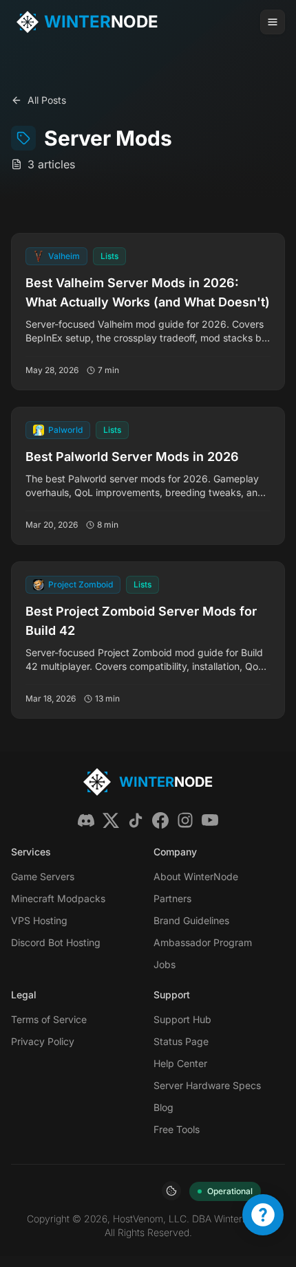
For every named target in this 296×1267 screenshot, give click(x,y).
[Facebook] (160, 820)
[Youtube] (210, 820)
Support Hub (182, 1019)
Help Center (180, 1063)
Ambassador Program (203, 942)
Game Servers (42, 876)
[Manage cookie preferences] (171, 1190)
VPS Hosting (39, 920)
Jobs (165, 964)
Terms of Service (49, 1019)
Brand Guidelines (191, 920)
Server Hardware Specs (207, 1085)
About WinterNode (196, 876)
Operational (230, 1191)
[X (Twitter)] (111, 820)
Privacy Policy (42, 1041)
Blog (163, 1107)
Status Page (181, 1041)
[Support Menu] (263, 1214)
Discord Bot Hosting (56, 942)
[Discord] (86, 820)
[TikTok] (135, 820)
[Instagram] (185, 820)
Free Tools (177, 1129)
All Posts (47, 100)
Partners (172, 898)
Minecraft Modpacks (58, 898)
